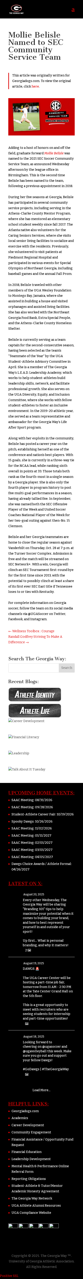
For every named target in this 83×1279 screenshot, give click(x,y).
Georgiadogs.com (25, 1111)
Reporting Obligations (29, 1179)
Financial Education (27, 1152)
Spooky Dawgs (23, 821)
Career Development (28, 1125)
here (35, 86)
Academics (20, 1118)
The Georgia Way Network (32, 1198)
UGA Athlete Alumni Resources (36, 1206)
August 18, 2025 (33, 1036)
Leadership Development (31, 1159)
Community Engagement (31, 1132)
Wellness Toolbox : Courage (31, 631)
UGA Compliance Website (31, 1213)
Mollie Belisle (54, 153)
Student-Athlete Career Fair (33, 814)
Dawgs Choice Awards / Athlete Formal (41, 864)
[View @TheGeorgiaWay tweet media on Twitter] (27, 1024)
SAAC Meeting (23, 800)
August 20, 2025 (33, 894)
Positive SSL (9, 1276)
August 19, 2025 (33, 963)
